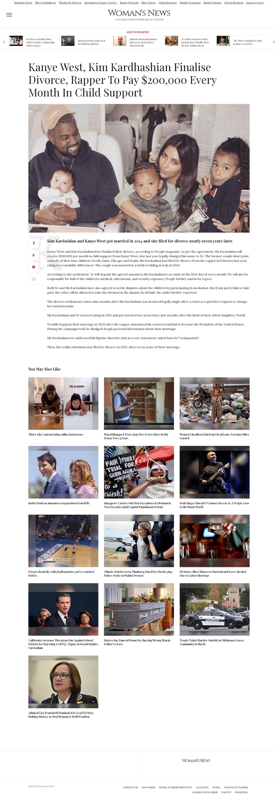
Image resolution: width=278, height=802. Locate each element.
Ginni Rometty (168, 2)
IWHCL (216, 787)
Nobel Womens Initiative (175, 787)
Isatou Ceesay (255, 2)
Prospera (241, 792)
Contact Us (130, 787)
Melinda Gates (23, 2)
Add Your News (138, 32)
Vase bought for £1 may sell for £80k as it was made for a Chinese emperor (248, 42)
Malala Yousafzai (190, 2)
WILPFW (226, 792)
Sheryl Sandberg (45, 2)
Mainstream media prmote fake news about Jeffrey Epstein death (92, 42)
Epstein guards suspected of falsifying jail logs (39, 42)
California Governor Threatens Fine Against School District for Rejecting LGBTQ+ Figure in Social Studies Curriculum (63, 644)
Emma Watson (212, 2)
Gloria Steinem (233, 2)
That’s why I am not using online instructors (55, 434)
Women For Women (205, 792)
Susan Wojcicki (129, 2)
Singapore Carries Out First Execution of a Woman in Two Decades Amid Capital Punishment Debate (137, 505)
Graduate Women (236, 787)
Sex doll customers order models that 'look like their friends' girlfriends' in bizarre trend (143, 42)
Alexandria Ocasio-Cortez (100, 2)
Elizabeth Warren (70, 2)
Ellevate (202, 787)
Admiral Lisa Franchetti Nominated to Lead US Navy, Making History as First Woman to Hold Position (61, 714)
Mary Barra (148, 2)
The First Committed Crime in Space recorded (196, 42)
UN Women (148, 787)
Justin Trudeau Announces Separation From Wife (59, 503)
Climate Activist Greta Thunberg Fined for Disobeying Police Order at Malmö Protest (138, 573)
